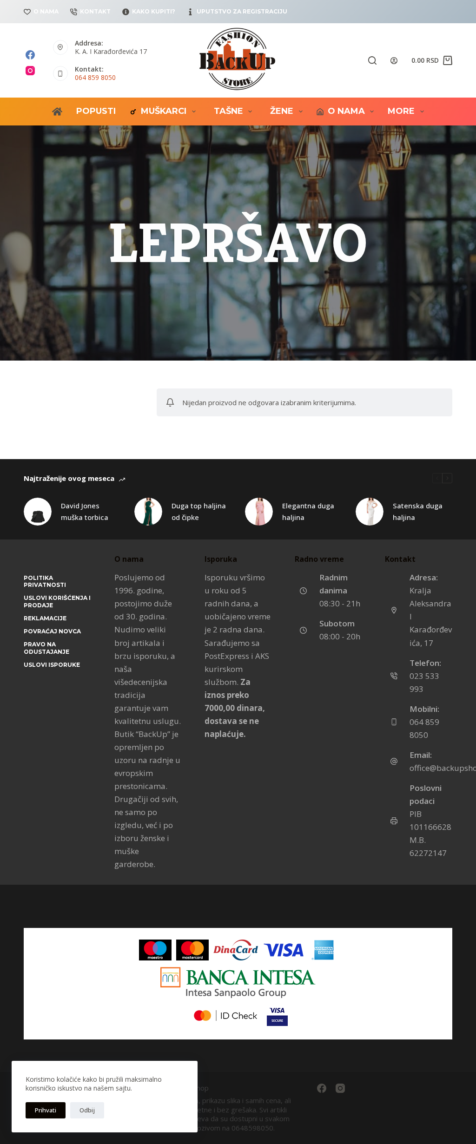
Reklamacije (45, 618)
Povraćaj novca (52, 631)
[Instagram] (30, 70)
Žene (281, 111)
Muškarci (163, 111)
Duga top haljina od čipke (199, 511)
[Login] (393, 60)
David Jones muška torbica (84, 511)
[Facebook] (30, 54)
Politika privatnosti (45, 581)
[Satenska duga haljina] (369, 512)
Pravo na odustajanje (46, 648)
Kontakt (95, 11)
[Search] (372, 60)
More (401, 111)
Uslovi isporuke (52, 664)
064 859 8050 (95, 77)
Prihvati (45, 1110)
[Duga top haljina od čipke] (148, 512)
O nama (46, 11)
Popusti (96, 111)
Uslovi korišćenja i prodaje (57, 601)
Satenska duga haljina (418, 511)
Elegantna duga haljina (308, 511)
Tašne (228, 111)
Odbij (87, 1110)
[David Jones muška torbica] (38, 512)
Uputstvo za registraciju (242, 11)
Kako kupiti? (153, 11)
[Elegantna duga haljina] (259, 512)
